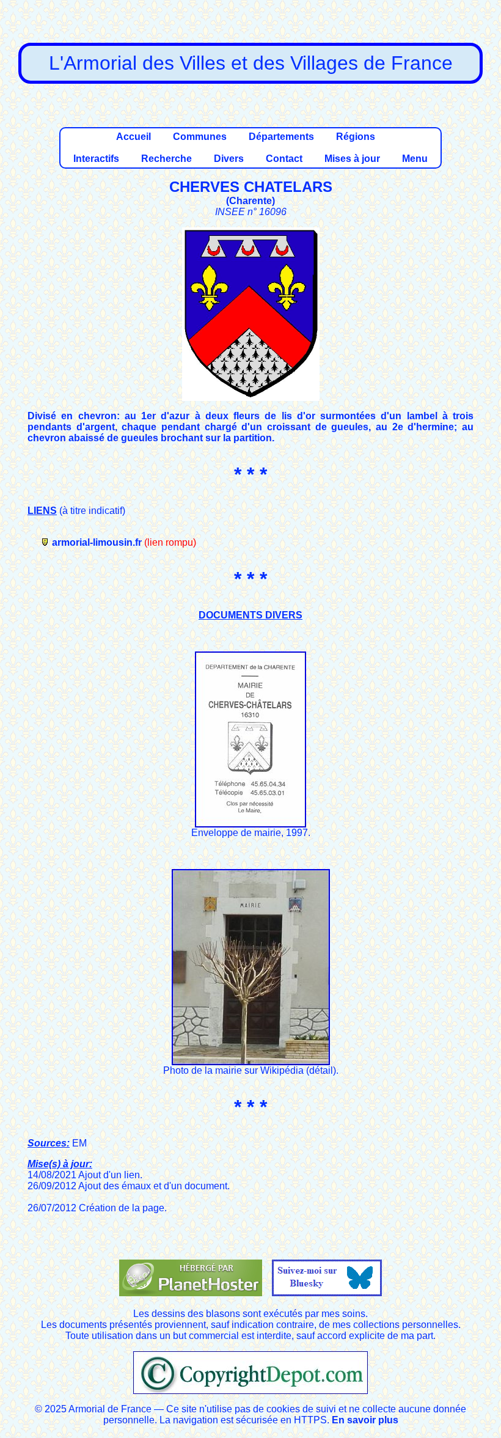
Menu (415, 158)
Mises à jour (352, 158)
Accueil (133, 136)
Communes (200, 136)
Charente (250, 201)
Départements (281, 136)
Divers (229, 158)
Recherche (166, 158)
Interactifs (96, 158)
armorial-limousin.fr (97, 542)
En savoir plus (365, 1420)
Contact (284, 158)
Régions (355, 136)
